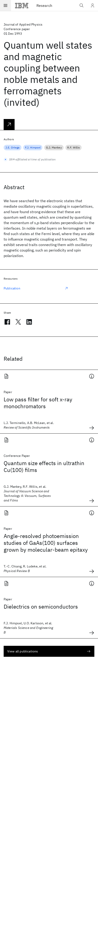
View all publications (22, 651)
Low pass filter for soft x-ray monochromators (38, 403)
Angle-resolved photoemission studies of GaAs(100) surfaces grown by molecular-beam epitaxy (46, 542)
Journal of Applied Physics (23, 24)
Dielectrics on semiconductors (41, 606)
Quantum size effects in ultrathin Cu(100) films (44, 466)
